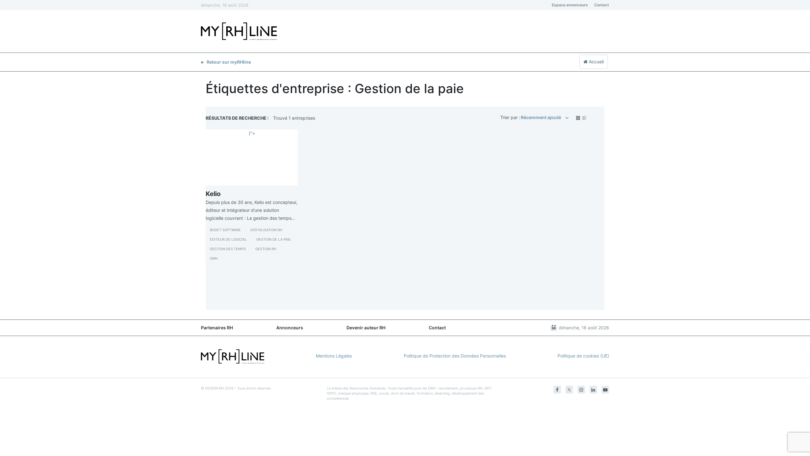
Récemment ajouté (541, 117)
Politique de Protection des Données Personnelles (455, 355)
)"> (252, 133)
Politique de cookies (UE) (583, 355)
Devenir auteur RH (365, 327)
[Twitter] (569, 389)
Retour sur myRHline (229, 62)
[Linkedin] (593, 389)
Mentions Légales (334, 355)
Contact (601, 5)
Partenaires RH (217, 327)
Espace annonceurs (570, 5)
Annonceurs (289, 327)
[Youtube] (605, 389)
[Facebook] (557, 389)
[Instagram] (581, 389)
